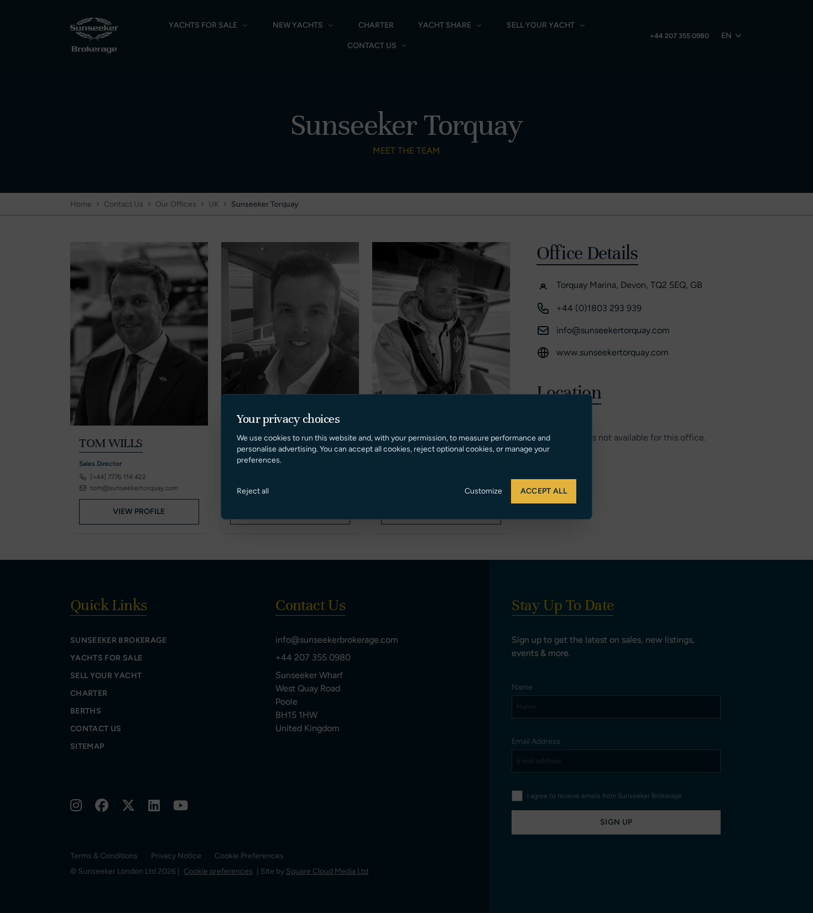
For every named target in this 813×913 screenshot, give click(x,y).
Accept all (543, 491)
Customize (483, 491)
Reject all (253, 491)
